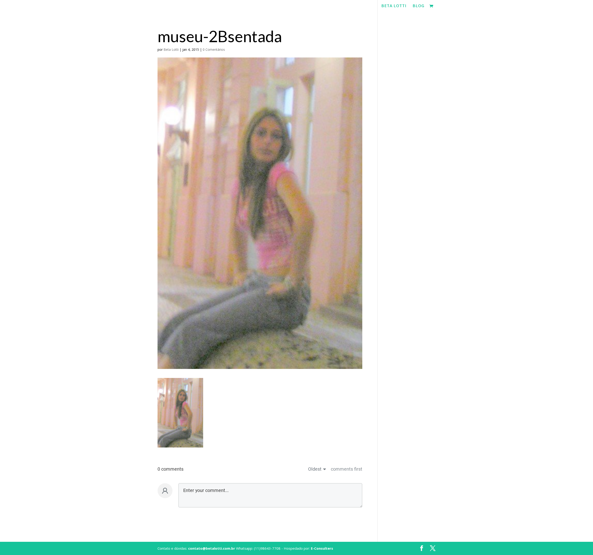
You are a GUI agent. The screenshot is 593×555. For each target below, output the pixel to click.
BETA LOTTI (394, 6)
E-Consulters (322, 548)
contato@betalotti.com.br (211, 548)
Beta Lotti (171, 49)
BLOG (418, 6)
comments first (346, 469)
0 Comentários (214, 49)
